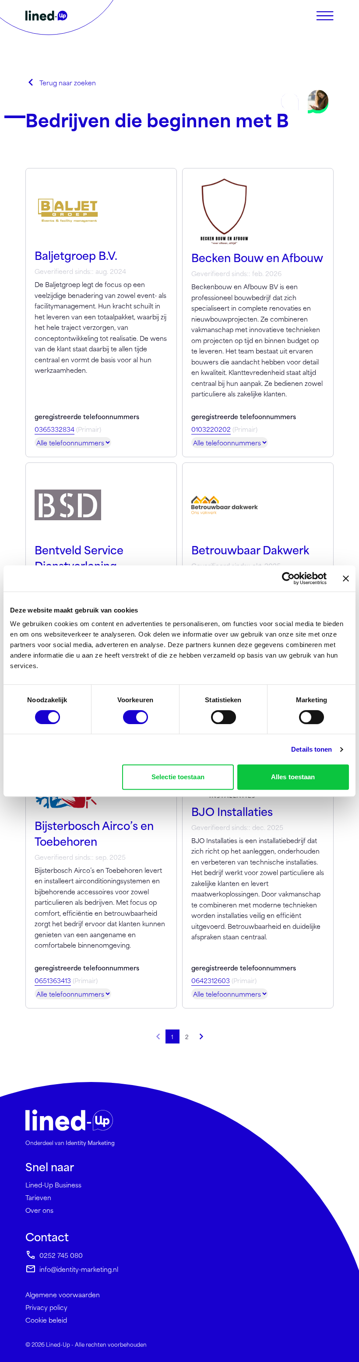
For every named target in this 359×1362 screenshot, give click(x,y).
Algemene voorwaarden (62, 1294)
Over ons (39, 1210)
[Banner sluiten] (346, 578)
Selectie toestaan (177, 777)
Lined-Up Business (53, 1185)
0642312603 (210, 980)
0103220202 (211, 429)
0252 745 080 (61, 1255)
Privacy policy (46, 1307)
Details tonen (311, 749)
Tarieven (38, 1197)
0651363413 (53, 980)
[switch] (135, 717)
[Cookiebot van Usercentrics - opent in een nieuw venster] (288, 578)
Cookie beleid (46, 1319)
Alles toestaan (293, 777)
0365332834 (54, 429)
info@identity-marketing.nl (78, 1269)
